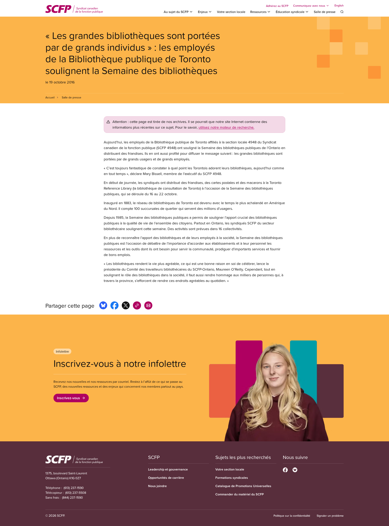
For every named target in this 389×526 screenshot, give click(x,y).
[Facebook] (285, 469)
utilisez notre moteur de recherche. (226, 127)
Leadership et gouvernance (168, 469)
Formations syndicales (231, 477)
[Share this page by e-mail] (148, 306)
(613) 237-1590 (74, 487)
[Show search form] (342, 11)
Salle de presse (325, 12)
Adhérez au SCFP (277, 6)
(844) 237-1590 (72, 497)
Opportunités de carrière (166, 477)
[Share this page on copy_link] (137, 306)
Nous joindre (157, 486)
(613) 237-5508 (75, 492)
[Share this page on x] (126, 306)
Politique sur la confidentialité (292, 516)
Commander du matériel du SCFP (239, 494)
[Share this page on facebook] (114, 306)
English (339, 6)
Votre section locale (231, 12)
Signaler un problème (330, 516)
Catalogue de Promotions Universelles (243, 486)
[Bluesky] (295, 469)
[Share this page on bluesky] (103, 306)
